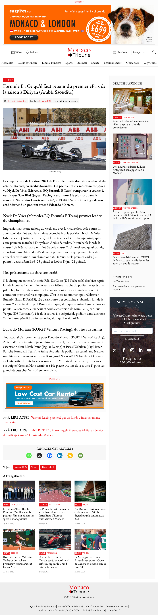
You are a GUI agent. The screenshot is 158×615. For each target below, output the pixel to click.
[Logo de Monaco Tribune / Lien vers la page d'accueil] (79, 52)
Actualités (7, 63)
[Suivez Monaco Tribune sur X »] (115, 351)
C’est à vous (132, 63)
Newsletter (122, 52)
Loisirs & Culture (27, 63)
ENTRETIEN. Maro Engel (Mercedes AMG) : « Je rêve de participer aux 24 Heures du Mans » (53, 432)
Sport (34, 467)
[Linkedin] (59, 455)
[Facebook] (49, 455)
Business (82, 63)
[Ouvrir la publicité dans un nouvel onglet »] (79, 25)
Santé (124, 253)
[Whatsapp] (29, 455)
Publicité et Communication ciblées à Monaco (71, 610)
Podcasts (34, 52)
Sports (69, 63)
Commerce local (129, 163)
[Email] (80, 455)
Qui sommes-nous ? (43, 606)
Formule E (48, 467)
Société (95, 63)
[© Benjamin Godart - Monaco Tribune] (132, 237)
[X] (39, 455)
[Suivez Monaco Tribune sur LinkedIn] (140, 351)
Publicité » (54, 379)
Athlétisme (54, 505)
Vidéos (18, 52)
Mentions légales (70, 606)
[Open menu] (4, 50)
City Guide (150, 63)
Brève (7, 505)
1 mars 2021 (45, 101)
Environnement (112, 63)
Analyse (117, 117)
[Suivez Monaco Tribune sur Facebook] (123, 351)
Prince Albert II (19, 505)
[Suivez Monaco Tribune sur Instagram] (132, 351)
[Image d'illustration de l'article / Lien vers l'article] (55, 491)
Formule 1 (52, 553)
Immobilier (128, 117)
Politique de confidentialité (106, 606)
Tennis (14, 553)
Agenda (43, 505)
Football (87, 505)
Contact (113, 610)
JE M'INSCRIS (132, 338)
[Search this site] (154, 52)
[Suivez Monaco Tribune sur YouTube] (149, 351)
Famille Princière (51, 63)
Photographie (130, 208)
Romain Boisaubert (17, 101)
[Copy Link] (70, 455)
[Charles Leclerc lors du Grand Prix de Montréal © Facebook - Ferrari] (55, 539)
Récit (8, 80)
